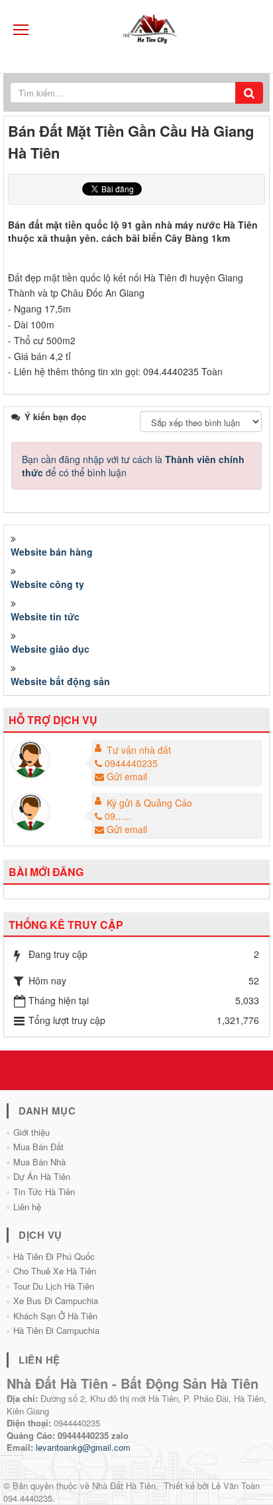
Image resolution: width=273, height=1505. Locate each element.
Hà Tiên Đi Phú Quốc (54, 1256)
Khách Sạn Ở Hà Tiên (55, 1315)
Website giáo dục (50, 648)
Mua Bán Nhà (39, 1162)
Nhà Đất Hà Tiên (124, 1485)
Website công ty (47, 584)
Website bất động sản (60, 681)
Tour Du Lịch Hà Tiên (53, 1286)
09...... (118, 816)
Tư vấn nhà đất (139, 749)
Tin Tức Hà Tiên (44, 1191)
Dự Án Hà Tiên (41, 1176)
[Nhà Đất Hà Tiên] (153, 28)
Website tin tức (45, 616)
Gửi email (127, 776)
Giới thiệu (31, 1132)
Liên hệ (27, 1206)
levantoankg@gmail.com (83, 1447)
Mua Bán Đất (38, 1146)
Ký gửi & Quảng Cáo (149, 802)
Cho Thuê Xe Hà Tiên (54, 1271)
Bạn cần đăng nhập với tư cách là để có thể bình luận (133, 466)
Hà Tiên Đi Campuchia (56, 1330)
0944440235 (131, 763)
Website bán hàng (52, 551)
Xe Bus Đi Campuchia (55, 1300)
